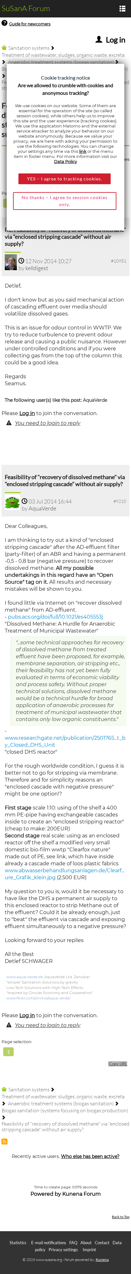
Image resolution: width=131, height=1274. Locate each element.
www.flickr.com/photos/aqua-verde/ (38, 998)
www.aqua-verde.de (24, 977)
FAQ (73, 1242)
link (82, 151)
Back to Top (120, 1217)
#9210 (120, 501)
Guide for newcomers (30, 24)
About (86, 1242)
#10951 (118, 260)
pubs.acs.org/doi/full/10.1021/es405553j (55, 617)
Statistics (18, 1242)
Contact (102, 1242)
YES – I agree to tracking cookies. (64, 178)
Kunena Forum (81, 1194)
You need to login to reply (47, 423)
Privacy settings (63, 1249)
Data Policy (65, 161)
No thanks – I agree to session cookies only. (64, 201)
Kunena (102, 1260)
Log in (27, 413)
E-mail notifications (48, 1242)
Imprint (89, 1249)
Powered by (46, 1194)
